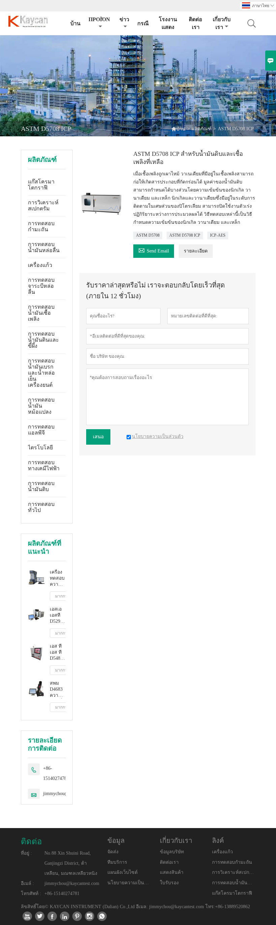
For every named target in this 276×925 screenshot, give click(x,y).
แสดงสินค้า (171, 872)
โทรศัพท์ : (31, 893)
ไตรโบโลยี (40, 447)
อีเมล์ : (27, 883)
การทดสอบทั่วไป (41, 507)
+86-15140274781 (56, 773)
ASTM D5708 (148, 235)
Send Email (153, 249)
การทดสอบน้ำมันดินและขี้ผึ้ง (43, 340)
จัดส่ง (112, 851)
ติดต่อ (31, 841)
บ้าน (75, 23)
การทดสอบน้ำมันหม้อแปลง (41, 406)
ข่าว (124, 19)
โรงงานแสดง (168, 23)
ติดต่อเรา (195, 23)
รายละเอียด (196, 250)
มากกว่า (62, 596)
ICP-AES (218, 235)
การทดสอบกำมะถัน (41, 226)
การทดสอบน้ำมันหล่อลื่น (44, 247)
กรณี (143, 23)
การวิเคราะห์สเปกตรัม (43, 205)
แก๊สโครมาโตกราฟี (41, 185)
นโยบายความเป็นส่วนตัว (128, 882)
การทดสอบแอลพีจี (41, 430)
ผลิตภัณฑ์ (202, 128)
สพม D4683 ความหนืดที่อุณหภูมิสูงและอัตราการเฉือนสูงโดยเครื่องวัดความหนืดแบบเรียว (58, 689)
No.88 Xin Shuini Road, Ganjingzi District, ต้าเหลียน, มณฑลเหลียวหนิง (70, 863)
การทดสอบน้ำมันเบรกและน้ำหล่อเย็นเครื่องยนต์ (41, 373)
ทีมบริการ (117, 862)
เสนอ (98, 436)
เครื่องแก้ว (40, 265)
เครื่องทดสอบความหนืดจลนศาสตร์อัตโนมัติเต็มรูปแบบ (58, 578)
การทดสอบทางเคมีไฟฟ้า (44, 465)
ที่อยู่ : (26, 853)
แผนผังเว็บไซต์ (122, 872)
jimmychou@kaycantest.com (71, 883)
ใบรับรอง (169, 882)
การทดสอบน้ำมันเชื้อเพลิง (41, 313)
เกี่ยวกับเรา (222, 23)
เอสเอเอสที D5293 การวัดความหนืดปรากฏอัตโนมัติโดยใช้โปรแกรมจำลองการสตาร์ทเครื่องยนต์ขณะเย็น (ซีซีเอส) (58, 615)
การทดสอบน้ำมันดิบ (41, 486)
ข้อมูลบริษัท (172, 851)
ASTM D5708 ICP (184, 235)
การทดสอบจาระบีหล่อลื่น (41, 286)
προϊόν (99, 19)
